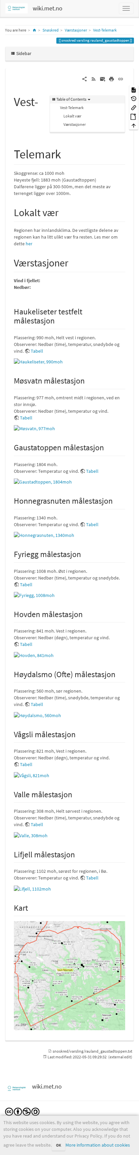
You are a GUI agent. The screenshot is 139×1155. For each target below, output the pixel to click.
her (29, 244)
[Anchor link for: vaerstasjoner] (73, 262)
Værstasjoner (76, 30)
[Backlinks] (133, 107)
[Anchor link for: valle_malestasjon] (76, 794)
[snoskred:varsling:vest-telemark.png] (69, 975)
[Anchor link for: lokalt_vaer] (63, 212)
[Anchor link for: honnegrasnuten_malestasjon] (117, 500)
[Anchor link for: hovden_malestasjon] (87, 613)
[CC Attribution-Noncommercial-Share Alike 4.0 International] (22, 1110)
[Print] (111, 79)
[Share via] (84, 79)
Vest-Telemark (105, 30)
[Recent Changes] (93, 79)
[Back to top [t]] (133, 125)
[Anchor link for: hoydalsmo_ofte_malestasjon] (119, 673)
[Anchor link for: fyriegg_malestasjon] (85, 553)
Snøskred (51, 30)
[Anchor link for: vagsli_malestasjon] (80, 734)
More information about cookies (97, 1145)
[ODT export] (133, 116)
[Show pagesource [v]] (133, 89)
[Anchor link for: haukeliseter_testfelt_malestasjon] (59, 320)
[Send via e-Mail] (103, 79)
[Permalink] (120, 79)
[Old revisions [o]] (133, 98)
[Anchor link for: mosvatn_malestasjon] (89, 380)
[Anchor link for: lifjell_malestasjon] (79, 854)
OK (58, 1145)
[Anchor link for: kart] (32, 907)
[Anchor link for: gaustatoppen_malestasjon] (108, 447)
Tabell (37, 351)
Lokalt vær (72, 115)
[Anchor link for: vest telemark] (67, 153)
